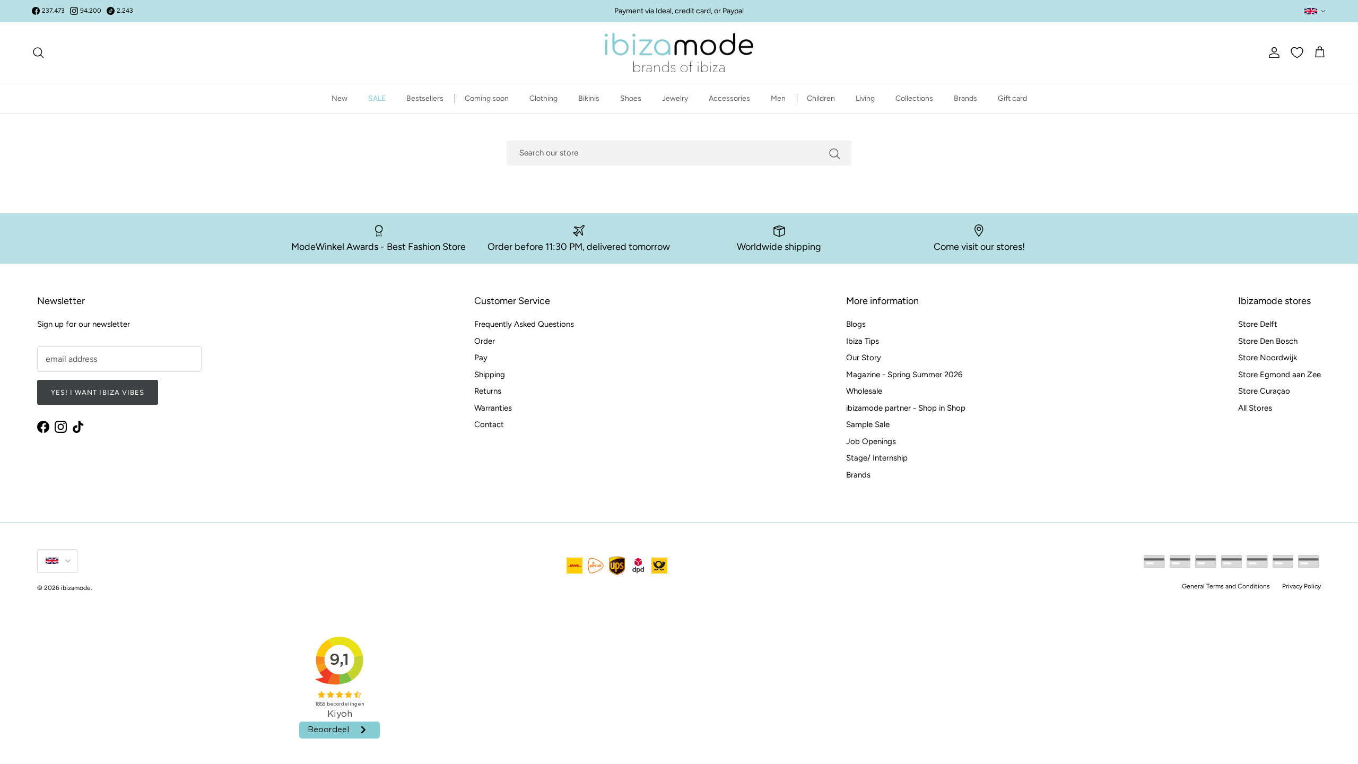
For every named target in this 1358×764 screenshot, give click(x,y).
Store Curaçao (1264, 391)
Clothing (543, 98)
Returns (487, 391)
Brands (965, 98)
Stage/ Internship (877, 458)
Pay (481, 357)
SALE (377, 98)
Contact (489, 424)
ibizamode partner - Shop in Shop (905, 408)
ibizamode (76, 588)
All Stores (1255, 408)
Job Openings (871, 441)
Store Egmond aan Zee (1279, 374)
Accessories (729, 98)
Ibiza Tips (862, 341)
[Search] (38, 52)
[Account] (1272, 52)
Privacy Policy (1301, 586)
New (339, 98)
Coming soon (487, 98)
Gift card (1012, 98)
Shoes (630, 98)
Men (778, 98)
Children (821, 98)
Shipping (489, 374)
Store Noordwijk (1267, 357)
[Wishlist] (1297, 52)
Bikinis (588, 98)
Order (484, 341)
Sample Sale (868, 424)
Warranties (493, 408)
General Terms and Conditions (1226, 586)
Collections (914, 98)
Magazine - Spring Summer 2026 (904, 374)
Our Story (863, 357)
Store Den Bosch (1268, 341)
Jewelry (675, 98)
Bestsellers (424, 98)
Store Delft (1257, 324)
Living (865, 98)
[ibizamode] (679, 53)
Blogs (856, 324)
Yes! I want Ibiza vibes (97, 392)
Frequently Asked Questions (524, 324)
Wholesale (864, 391)
